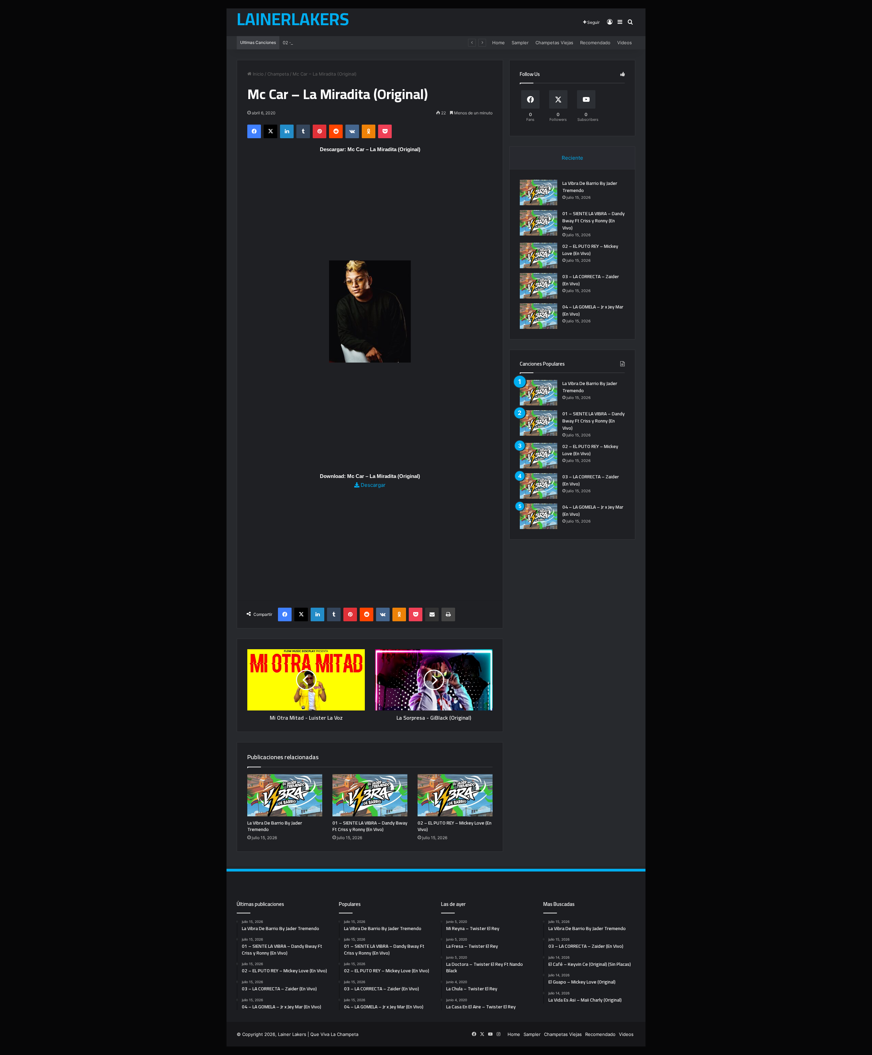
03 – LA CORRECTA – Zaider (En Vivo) (590, 280)
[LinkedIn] (287, 131)
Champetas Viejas (554, 42)
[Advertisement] (370, 210)
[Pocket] (385, 131)
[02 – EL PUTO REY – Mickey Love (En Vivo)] (455, 795)
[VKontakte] (352, 131)
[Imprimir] (448, 614)
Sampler (520, 42)
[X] (270, 131)
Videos (624, 42)
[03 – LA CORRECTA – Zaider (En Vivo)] (538, 286)
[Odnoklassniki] (368, 131)
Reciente (572, 158)
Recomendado (595, 42)
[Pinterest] (319, 131)
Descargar (372, 485)
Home (498, 42)
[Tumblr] (303, 131)
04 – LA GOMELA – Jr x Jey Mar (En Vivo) (592, 310)
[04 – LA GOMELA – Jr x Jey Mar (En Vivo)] (538, 316)
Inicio (257, 74)
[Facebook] (254, 131)
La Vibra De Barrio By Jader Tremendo (274, 826)
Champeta (278, 74)
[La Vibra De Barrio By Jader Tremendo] (284, 795)
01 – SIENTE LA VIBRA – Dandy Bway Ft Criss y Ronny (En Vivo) (369, 826)
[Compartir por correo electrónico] (432, 614)
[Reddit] (336, 131)
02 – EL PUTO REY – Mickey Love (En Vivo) (328, 42)
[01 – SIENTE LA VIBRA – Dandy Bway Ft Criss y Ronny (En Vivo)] (369, 795)
